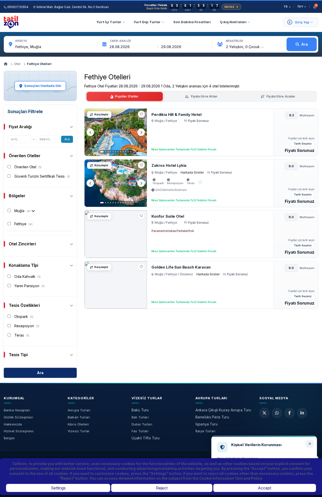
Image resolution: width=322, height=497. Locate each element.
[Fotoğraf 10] (125, 151)
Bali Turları (140, 417)
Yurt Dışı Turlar (147, 22)
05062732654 (17, 7)
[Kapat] (310, 444)
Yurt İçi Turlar (109, 22)
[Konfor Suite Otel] (116, 234)
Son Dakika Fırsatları (192, 22)
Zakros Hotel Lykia (168, 165)
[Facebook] (290, 413)
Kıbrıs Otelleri (78, 424)
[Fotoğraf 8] (120, 151)
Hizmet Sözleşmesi (18, 431)
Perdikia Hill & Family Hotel (176, 114)
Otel (17, 64)
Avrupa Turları (79, 410)
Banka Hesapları (17, 410)
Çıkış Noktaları (233, 22)
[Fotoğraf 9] (123, 151)
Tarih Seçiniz (303, 143)
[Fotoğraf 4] (110, 151)
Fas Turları (140, 431)
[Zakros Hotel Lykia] (116, 183)
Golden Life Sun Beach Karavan (181, 267)
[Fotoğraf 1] (102, 151)
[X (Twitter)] (264, 413)
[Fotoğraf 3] (108, 151)
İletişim (9, 438)
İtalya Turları (205, 431)
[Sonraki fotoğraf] (141, 132)
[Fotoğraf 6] (115, 151)
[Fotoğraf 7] (118, 151)
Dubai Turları (142, 424)
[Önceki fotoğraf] (90, 132)
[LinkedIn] (302, 413)
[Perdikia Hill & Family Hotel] (116, 132)
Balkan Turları (79, 417)
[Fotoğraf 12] (130, 151)
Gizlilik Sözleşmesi (18, 417)
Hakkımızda (13, 424)
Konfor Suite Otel (167, 216)
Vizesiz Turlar (79, 431)
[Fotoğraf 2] (105, 151)
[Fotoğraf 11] (128, 151)
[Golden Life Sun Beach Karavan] (116, 285)
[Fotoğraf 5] (113, 151)
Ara (67, 139)
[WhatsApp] (277, 413)
